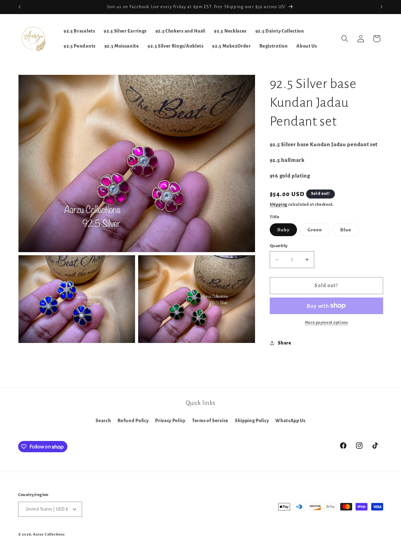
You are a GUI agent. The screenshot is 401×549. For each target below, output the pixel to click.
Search (103, 420)
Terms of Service (210, 420)
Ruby (287, 231)
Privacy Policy (170, 420)
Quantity (279, 245)
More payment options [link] (326, 322)
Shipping (278, 204)
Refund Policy (132, 420)
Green (319, 231)
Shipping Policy (252, 420)
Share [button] (284, 342)
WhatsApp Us (290, 420)
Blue (349, 231)
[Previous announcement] (19, 7)
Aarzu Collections (49, 534)
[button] (345, 39)
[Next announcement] (381, 7)
